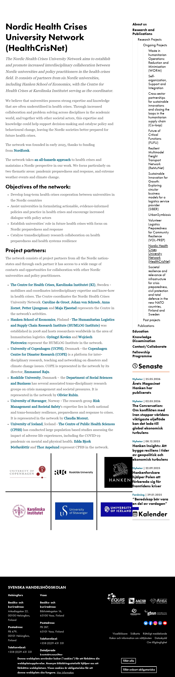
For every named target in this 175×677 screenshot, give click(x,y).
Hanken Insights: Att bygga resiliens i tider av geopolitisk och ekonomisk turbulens (150, 452)
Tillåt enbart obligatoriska (139, 669)
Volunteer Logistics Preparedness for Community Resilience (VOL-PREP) (158, 230)
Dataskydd (161, 638)
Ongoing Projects (155, 45)
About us (139, 24)
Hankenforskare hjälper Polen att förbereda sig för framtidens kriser (146, 479)
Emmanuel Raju (36, 372)
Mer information (65, 672)
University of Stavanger (28, 401)
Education (140, 331)
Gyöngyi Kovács (59, 337)
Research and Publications (143, 31)
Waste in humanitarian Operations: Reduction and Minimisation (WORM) (158, 60)
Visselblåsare (120, 633)
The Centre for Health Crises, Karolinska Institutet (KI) (53, 285)
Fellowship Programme (142, 354)
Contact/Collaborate (149, 346)
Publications (146, 325)
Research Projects (149, 39)
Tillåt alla (128, 660)
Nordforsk (21, 150)
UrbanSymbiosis (159, 214)
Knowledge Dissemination (143, 339)
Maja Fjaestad (66, 308)
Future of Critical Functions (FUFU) (154, 136)
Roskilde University (26, 377)
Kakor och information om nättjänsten (130, 638)
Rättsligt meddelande (155, 633)
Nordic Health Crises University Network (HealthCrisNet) (159, 253)
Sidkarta (135, 633)
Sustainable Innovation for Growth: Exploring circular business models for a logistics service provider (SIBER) (158, 191)
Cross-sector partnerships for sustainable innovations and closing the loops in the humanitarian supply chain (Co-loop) (158, 109)
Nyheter (137, 379)
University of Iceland (27, 424)
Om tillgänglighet (157, 642)
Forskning (138, 494)
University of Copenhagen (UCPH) (37, 348)
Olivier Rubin (67, 395)
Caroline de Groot (55, 302)
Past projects (151, 320)
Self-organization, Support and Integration (157, 82)
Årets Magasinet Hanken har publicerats (146, 388)
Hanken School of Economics (33, 319)
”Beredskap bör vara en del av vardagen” (150, 501)
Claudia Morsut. (76, 418)
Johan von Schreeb (85, 302)
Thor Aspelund (48, 447)
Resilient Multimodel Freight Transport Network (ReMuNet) (156, 158)
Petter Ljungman (35, 308)
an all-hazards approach (53, 160)
